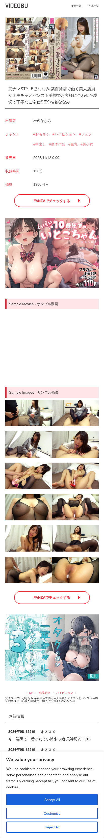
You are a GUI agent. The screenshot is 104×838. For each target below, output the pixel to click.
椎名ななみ (42, 121)
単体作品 (58, 144)
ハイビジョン (65, 134)
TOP (30, 692)
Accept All (52, 800)
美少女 (88, 144)
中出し (40, 144)
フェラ (86, 134)
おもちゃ (42, 134)
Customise (52, 813)
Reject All (52, 827)
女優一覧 (76, 6)
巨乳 (73, 144)
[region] (52, 794)
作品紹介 (44, 692)
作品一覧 (94, 6)
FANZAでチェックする (52, 201)
